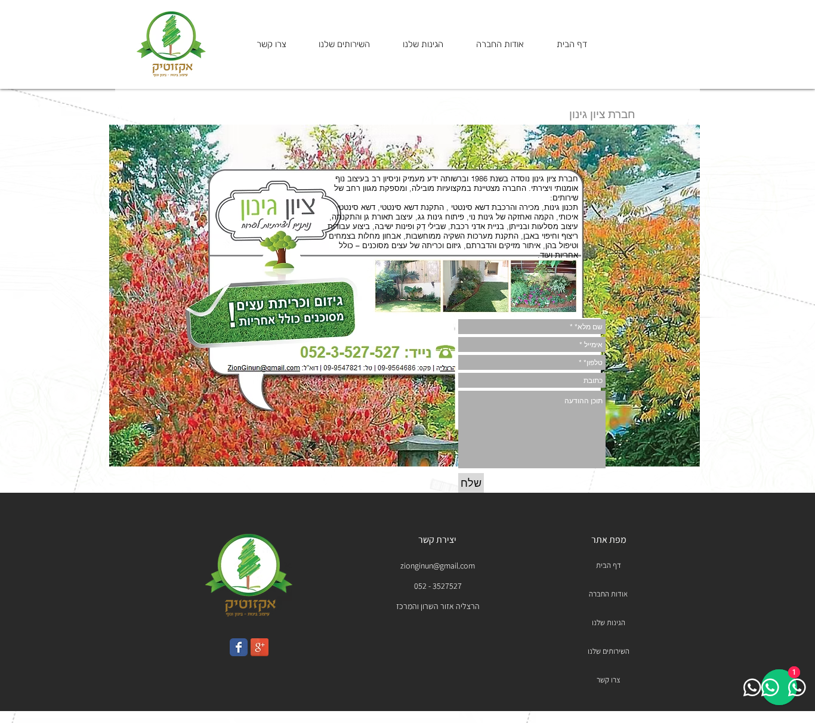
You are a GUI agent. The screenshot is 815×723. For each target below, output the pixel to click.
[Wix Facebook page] (239, 647)
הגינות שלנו (608, 622)
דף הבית (608, 565)
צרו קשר (608, 680)
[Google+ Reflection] (259, 647)
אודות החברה (608, 594)
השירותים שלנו (608, 651)
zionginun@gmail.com (437, 565)
